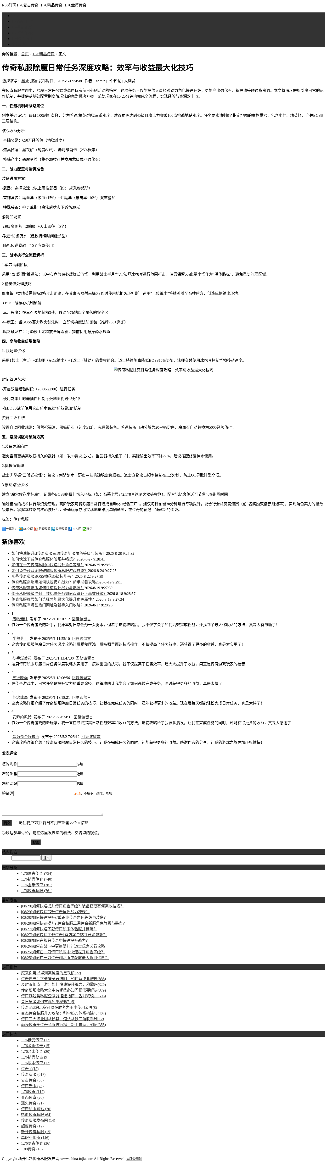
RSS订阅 (9, 5)
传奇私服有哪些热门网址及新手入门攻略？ (47, 605)
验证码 (7, 793)
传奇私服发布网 (38, 1120)
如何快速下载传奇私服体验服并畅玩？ (44, 559)
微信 (89, 529)
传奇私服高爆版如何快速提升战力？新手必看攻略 (53, 582)
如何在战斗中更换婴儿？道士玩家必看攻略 (63, 946)
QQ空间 (28, 529)
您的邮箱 (9, 774)
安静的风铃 (22, 717)
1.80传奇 (32, 1149)
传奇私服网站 (36, 1109)
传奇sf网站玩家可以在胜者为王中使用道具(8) (59, 1007)
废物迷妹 (20, 619)
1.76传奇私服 (22, 39)
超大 (25, 81)
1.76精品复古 (34, 1057)
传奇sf (30, 1069)
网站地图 (134, 1159)
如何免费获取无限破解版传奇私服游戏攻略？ (49, 571)
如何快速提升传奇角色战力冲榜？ (55, 912)
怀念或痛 (20, 697)
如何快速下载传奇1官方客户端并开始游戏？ (64, 935)
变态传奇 (32, 1097)
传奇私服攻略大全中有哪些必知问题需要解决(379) (63, 990)
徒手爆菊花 (22, 658)
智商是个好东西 (25, 737)
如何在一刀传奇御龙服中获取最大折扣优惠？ (65, 958)
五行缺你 (20, 678)
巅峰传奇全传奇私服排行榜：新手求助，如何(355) (63, 1025)
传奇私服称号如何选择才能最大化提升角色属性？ (53, 599)
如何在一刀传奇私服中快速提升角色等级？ (47, 565)
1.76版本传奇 (35, 1063)
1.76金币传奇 (22, 33)
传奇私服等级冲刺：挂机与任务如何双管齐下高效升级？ (59, 594)
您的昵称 (9, 764)
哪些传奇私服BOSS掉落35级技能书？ (43, 576)
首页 (15, 16)
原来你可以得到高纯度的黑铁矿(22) (51, 973)
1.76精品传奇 (22, 27)
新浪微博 (44, 529)
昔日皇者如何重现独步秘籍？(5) (48, 1002)
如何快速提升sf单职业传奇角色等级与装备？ (64, 917)
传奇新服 (32, 1086)
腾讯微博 (61, 529)
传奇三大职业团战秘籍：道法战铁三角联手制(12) (62, 1019)
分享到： (11, 529)
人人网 (77, 529)
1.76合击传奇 (35, 1051)
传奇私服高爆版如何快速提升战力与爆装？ (47, 588)
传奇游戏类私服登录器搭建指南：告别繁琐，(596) (63, 996)
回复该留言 (81, 619)
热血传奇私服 (36, 1115)
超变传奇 (32, 1126)
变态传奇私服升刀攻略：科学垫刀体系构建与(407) (63, 1013)
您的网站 (9, 784)
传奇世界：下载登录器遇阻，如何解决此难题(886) (63, 979)
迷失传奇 (32, 1103)
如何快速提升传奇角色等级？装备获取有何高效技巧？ (72, 906)
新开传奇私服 (36, 1132)
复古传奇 (32, 1080)
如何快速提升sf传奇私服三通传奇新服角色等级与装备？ (58, 553)
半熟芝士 (20, 639)
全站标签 (19, 44)
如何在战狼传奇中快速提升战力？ (55, 940)
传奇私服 (21, 519)
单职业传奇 (35, 1138)
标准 (33, 81)
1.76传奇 (33, 1092)
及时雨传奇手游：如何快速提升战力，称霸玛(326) (63, 984)
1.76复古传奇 (22, 21)
